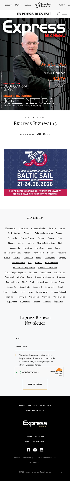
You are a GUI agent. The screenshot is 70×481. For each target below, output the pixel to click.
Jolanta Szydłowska (12, 253)
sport (5, 292)
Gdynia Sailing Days (46, 243)
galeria (11, 243)
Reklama (32, 406)
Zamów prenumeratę (23, 458)
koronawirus (10, 228)
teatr (23, 292)
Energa (59, 233)
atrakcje (52, 228)
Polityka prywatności (46, 458)
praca (29, 277)
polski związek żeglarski (15, 273)
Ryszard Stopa (57, 282)
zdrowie (47, 302)
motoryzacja (50, 258)
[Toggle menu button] (64, 14)
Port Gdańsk (45, 273)
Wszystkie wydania (35, 442)
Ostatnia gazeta (35, 411)
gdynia (31, 243)
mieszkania (28, 258)
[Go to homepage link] (34, 14)
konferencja (39, 253)
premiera (61, 277)
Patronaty (45, 406)
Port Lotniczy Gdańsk (14, 277)
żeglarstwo (58, 302)
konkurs (50, 253)
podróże (38, 263)
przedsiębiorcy (12, 282)
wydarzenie (25, 302)
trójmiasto (9, 297)
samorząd (37, 287)
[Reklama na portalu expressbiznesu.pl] (35, 172)
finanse (51, 238)
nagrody (62, 258)
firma (59, 238)
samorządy (50, 287)
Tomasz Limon (42, 292)
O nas (29, 437)
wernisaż (46, 297)
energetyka (12, 238)
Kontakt (39, 437)
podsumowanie (51, 263)
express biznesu (27, 238)
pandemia (24, 228)
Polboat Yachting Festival (24, 268)
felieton (41, 238)
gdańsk (21, 243)
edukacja (27, 233)
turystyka (22, 297)
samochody (25, 287)
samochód (11, 287)
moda (38, 258)
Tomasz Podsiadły (59, 292)
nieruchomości (18, 263)
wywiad (37, 302)
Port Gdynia (59, 273)
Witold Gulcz (59, 297)
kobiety (27, 253)
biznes (62, 228)
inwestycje (39, 248)
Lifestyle (17, 258)
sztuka (14, 292)
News (22, 406)
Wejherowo (34, 297)
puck (32, 282)
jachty (58, 248)
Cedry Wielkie (14, 233)
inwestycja (27, 248)
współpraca (12, 302)
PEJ (30, 263)
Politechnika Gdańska (47, 268)
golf (60, 243)
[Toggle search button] (58, 13)
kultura (7, 258)
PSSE (24, 282)
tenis (30, 292)
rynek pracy (42, 282)
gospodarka (14, 248)
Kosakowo (62, 253)
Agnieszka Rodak (38, 228)
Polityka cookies (35, 462)
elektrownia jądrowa (44, 233)
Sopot (60, 287)
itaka (50, 248)
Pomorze (33, 273)
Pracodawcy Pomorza (44, 277)
